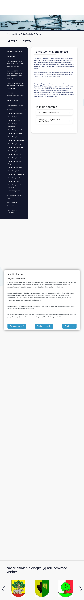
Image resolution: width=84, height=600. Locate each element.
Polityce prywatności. (54, 317)
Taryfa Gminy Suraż (14, 178)
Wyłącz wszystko (44, 326)
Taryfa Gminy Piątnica (15, 171)
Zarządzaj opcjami (17, 326)
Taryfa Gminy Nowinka (15, 158)
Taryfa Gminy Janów (14, 137)
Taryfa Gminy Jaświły (14, 144)
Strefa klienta (28, 34)
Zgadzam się (69, 326)
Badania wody (13, 100)
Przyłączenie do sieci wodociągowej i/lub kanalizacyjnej (15, 63)
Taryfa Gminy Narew (14, 154)
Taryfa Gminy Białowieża (15, 113)
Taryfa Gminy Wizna (14, 191)
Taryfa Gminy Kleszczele (15, 147)
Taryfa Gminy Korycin (14, 151)
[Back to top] (79, 595)
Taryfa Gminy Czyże (14, 120)
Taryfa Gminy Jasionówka (16, 140)
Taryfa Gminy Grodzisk (15, 133)
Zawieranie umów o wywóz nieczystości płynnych (15, 85)
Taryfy (38, 34)
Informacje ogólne (15, 51)
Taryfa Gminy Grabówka (15, 130)
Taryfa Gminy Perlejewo (15, 167)
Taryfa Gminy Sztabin (14, 181)
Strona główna (15, 34)
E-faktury (11, 56)
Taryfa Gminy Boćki (14, 117)
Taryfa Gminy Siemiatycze (16, 174)
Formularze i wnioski (15, 105)
